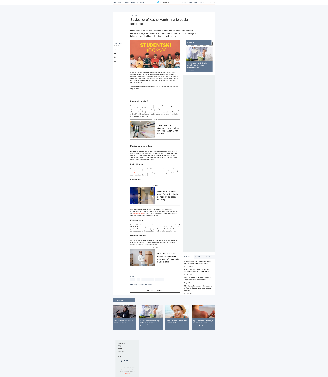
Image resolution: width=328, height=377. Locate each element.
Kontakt (120, 348)
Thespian (127, 373)
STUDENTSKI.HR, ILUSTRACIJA (143, 284)
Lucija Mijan (118, 43)
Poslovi (184, 2)
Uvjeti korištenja (122, 354)
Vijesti (114, 2)
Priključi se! (121, 346)
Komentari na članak (154, 290)
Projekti (196, 2)
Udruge (202, 2)
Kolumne (133, 2)
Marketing (121, 356)
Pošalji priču (121, 343)
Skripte (190, 2)
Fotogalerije (140, 2)
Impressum (121, 351)
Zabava (126, 2)
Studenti (120, 2)
